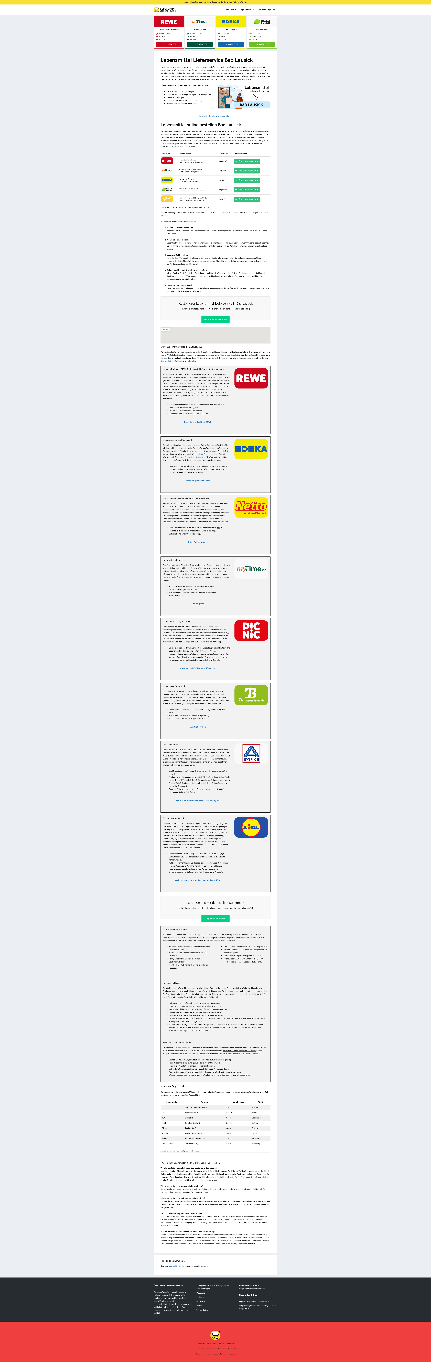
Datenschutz (232, 1349)
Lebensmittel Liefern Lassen (206, 1343)
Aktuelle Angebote (267, 9)
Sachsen (200, 454)
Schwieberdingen (203, 1288)
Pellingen (200, 1297)
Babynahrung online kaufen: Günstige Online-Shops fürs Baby (257, 1307)
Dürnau (199, 1305)
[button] (217, 116)
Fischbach (200, 1301)
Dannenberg (201, 1293)
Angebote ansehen (248, 161)
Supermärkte (245, 9)
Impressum (222, 1349)
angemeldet (173, 1266)
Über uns (204, 1349)
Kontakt (197, 1349)
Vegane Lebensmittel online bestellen (254, 1301)
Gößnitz (171, 361)
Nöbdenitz (191, 361)
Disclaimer (213, 1349)
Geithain (164, 361)
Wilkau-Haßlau (202, 1310)
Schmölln (179, 361)
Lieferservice (230, 9)
